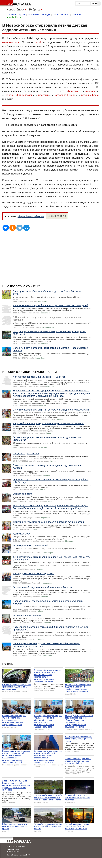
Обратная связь (13, 850)
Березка (73, 91)
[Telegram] (19, 228)
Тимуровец (90, 91)
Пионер (8, 95)
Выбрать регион (13, 852)
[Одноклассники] (12, 228)
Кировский (43, 95)
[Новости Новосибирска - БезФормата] (16, 3)
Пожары (76, 14)
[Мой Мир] (26, 228)
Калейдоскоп (25, 95)
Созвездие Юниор (64, 95)
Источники (33, 14)
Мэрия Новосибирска (31, 216)
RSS (28, 855)
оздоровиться (10, 42)
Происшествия (61, 14)
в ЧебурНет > (14, 17)
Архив (21, 14)
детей (38, 42)
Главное (11, 14)
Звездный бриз (89, 95)
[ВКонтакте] (6, 228)
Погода (46, 14)
